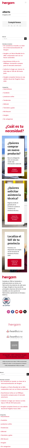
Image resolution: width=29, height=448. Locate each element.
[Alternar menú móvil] (26, 2)
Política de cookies (7, 363)
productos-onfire (8, 96)
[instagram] (8, 311)
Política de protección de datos (9, 361)
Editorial (6, 104)
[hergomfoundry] (14, 323)
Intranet (24, 363)
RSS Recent (7, 111)
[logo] (14, 335)
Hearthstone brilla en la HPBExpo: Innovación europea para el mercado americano (13, 63)
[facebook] (12, 311)
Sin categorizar (8, 119)
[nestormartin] (14, 342)
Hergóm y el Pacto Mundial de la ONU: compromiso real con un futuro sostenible (13, 55)
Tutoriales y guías (9, 108)
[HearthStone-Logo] (14, 330)
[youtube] (16, 311)
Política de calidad (20, 365)
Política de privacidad (22, 361)
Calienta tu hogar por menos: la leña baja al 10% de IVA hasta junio (13, 71)
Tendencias (7, 100)
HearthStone (7, 89)
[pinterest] (20, 311)
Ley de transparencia (17, 363)
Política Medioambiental (10, 365)
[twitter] (25, 311)
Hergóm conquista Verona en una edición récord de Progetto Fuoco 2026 (14, 79)
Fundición (6, 93)
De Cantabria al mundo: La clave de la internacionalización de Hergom (14, 48)
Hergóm (5, 115)
